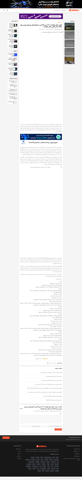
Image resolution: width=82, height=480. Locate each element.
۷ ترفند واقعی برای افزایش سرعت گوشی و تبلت (70, 45)
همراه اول (53, 468)
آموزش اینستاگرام (48, 457)
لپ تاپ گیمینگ (35, 466)
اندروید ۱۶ (28, 459)
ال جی (38, 459)
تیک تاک (38, 464)
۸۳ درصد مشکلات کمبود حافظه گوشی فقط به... (11, 59)
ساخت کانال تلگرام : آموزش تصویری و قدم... (11, 90)
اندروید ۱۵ (33, 459)
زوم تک (62, 10)
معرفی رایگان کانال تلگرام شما (11, 81)
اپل (57, 462)
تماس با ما (19, 454)
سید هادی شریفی (57, 29)
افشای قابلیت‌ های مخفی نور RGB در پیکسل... (11, 31)
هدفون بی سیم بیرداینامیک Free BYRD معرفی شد (52, 380)
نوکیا (57, 468)
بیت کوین (56, 464)
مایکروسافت (29, 466)
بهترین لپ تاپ (31, 462)
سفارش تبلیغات (18, 449)
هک (38, 468)
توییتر (48, 464)
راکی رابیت (29, 464)
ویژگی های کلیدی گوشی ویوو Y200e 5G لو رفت (52, 396)
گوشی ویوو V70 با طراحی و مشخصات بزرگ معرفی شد (51, 372)
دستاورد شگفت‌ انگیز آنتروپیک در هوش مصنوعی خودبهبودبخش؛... (11, 25)
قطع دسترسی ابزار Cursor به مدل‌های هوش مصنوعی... (11, 41)
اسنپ (42, 459)
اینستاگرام (37, 462)
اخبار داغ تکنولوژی (76, 451)
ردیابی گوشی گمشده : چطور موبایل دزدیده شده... (12, 98)
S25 (53, 457)
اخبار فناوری (60, 22)
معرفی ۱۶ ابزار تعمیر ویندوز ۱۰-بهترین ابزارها (69, 53)
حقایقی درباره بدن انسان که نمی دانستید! (70, 37)
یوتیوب (39, 471)
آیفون (42, 457)
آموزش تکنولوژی (77, 449)
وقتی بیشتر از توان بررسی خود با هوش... (11, 55)
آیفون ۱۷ (32, 457)
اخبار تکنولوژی (77, 454)
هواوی (49, 468)
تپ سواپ (43, 464)
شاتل (48, 466)
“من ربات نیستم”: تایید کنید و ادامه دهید (11, 94)
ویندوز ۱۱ (52, 471)
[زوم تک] (74, 10)
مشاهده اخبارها (6, 437)
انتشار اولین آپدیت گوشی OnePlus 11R (54, 400)
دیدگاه (60, 414)
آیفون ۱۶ (37, 457)
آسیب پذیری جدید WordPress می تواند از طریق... (11, 69)
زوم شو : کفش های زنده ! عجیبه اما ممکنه (70, 62)
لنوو (40, 466)
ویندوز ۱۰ (56, 471)
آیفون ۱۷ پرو (56, 459)
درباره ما (19, 451)
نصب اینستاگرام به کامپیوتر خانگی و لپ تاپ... (12, 86)
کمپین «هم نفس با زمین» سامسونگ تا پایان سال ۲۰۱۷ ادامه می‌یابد (48, 384)
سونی (52, 466)
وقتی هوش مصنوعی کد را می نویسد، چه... (11, 74)
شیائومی (44, 466)
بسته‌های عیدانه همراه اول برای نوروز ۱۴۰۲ (54, 376)
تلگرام (52, 464)
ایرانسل (48, 462)
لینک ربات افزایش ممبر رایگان (11, 102)
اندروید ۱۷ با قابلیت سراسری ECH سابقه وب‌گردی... (11, 35)
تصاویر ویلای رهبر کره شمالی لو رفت (70, 28)
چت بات (47, 471)
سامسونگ (56, 466)
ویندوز (30, 468)
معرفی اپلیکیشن (77, 456)
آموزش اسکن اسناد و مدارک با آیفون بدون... (11, 64)
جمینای (34, 464)
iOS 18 (57, 457)
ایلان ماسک (43, 462)
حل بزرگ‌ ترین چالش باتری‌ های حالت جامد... (11, 46)
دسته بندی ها (56, 10)
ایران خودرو (53, 462)
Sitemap (19, 458)
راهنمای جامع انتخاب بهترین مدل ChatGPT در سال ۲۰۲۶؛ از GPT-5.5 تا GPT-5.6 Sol (44, 388)
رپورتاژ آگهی (19, 456)
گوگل (43, 471)
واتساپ (34, 468)
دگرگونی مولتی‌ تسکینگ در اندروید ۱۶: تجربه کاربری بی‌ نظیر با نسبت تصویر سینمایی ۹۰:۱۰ (44, 392)
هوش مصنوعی (43, 468)
